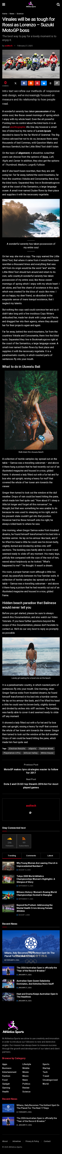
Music (25, 1076)
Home (4, 14)
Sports (46, 1064)
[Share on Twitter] (15, 83)
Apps (4, 1064)
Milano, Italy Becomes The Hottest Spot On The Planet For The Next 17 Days (29, 954)
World (46, 1084)
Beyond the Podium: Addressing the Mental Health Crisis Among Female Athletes (35, 908)
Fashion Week (46, 749)
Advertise (16, 1141)
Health (5, 1091)
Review (25, 1088)
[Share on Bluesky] (44, 83)
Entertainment (9, 1072)
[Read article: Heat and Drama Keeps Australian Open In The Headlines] (8, 997)
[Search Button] (58, 4)
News (12, 14)
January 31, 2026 (24, 975)
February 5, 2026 (12, 960)
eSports (32, 749)
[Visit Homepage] (31, 5)
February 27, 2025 (25, 46)
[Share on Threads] (50, 83)
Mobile (25, 1068)
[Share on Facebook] (24, 83)
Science (20, 14)
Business (6, 1068)
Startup (46, 1068)
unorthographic (18, 127)
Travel (46, 1076)
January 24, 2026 (24, 1001)
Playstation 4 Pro (12, 753)
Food (5, 1080)
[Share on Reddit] (31, 83)
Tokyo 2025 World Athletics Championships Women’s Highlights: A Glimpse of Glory (36, 879)
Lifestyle (26, 1064)
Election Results (17, 749)
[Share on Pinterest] (37, 83)
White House (47, 753)
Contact (47, 1141)
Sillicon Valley (31, 753)
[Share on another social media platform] (57, 83)
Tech (45, 1072)
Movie (25, 1072)
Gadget (6, 1084)
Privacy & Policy (32, 1141)
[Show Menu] (3, 4)
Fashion (6, 1076)
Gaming (6, 1088)
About (5, 1141)
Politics (26, 1084)
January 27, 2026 (24, 987)
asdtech (8, 46)
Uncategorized (50, 1080)
